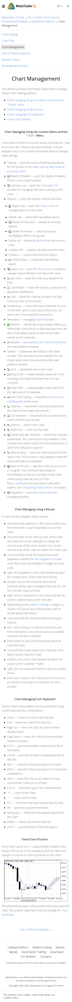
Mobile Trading (42, 947)
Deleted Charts (10, 59)
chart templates (44, 319)
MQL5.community (17, 483)
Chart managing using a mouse (25, 109)
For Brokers (28, 956)
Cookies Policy (10, 997)
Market (60, 947)
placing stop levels (51, 167)
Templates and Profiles (15, 66)
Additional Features (42, 21)
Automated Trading (34, 952)
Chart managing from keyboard (25, 114)
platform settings (39, 604)
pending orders (16, 171)
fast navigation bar (45, 559)
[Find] (67, 5)
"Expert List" (45, 269)
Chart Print (8, 41)
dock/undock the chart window (41, 342)
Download (56, 952)
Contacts (45, 956)
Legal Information (55, 985)
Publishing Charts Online (37, 487)
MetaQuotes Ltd (37, 985)
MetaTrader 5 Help (13, 17)
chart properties (48, 492)
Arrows (32, 235)
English (58, 6)
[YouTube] (41, 968)
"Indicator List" (49, 185)
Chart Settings (10, 34)
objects (40, 240)
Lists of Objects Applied (16, 53)
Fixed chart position (19, 119)
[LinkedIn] (36, 968)
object (33, 609)
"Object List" (47, 206)
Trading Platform (18, 947)
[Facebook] (31, 968)
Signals (13, 952)
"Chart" (30, 135)
